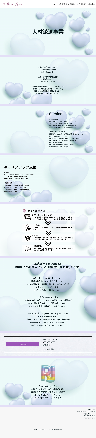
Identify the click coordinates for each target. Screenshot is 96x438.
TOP (54, 4)
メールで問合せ (22, 344)
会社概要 (61, 4)
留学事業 (91, 4)
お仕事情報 (81, 4)
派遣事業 (71, 4)
